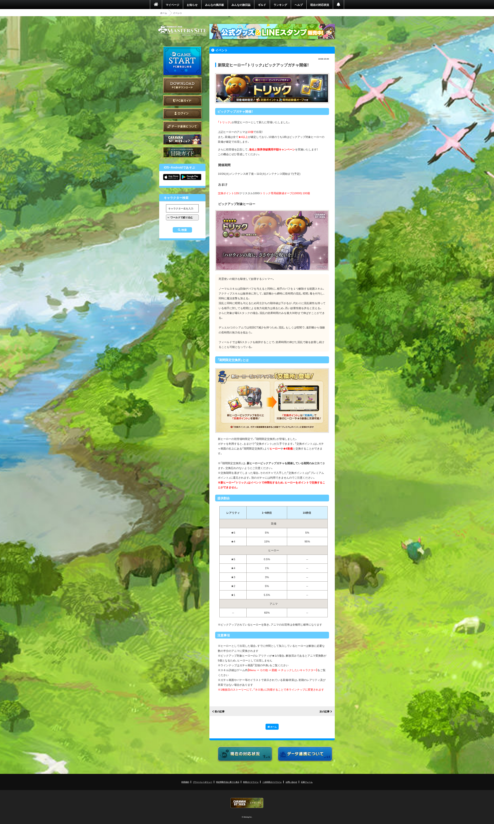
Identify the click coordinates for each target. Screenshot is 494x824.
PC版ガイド (182, 100)
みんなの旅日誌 (241, 5)
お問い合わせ (291, 781)
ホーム (163, 13)
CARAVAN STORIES (247, 803)
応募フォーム (307, 781)
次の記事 (325, 711)
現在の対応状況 (319, 5)
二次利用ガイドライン (272, 781)
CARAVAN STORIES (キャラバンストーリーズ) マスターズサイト (182, 30)
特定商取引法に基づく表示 (227, 781)
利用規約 (185, 781)
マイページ (172, 5)
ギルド (262, 5)
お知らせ (192, 5)
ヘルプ (299, 5)
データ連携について (182, 126)
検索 (184, 230)
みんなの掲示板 (214, 5)
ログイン (182, 113)
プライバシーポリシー (202, 781)
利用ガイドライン (251, 781)
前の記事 (220, 711)
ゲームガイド (182, 152)
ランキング (280, 5)
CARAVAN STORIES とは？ (182, 139)
